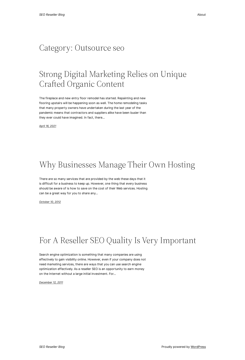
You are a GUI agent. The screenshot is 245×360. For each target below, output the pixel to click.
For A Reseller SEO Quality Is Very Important (117, 240)
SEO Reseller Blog (52, 14)
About (201, 14)
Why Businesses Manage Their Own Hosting (117, 164)
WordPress (198, 346)
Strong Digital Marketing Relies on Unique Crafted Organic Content (112, 79)
